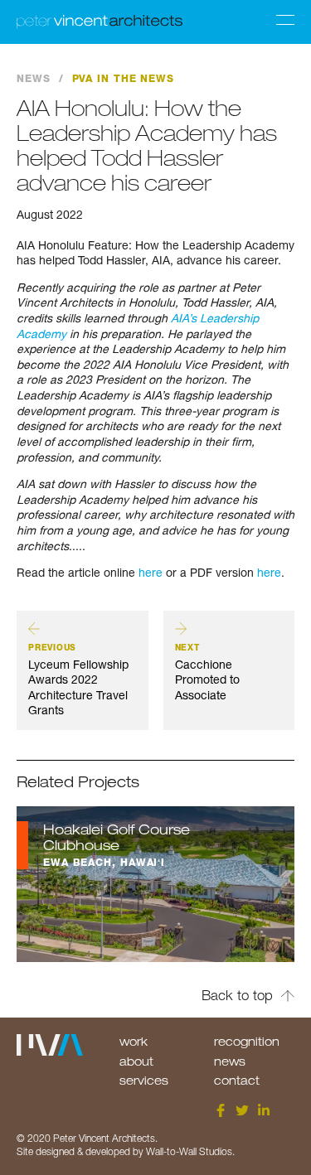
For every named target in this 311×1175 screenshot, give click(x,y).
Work (133, 1041)
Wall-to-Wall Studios (189, 1151)
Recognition (246, 1041)
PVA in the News (123, 79)
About (136, 1061)
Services (143, 1080)
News (34, 79)
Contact (237, 1080)
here (149, 572)
